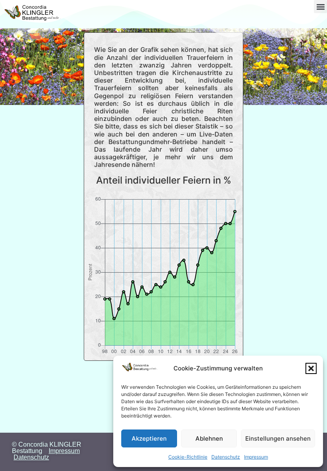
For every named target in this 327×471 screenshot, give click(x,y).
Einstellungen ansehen (278, 438)
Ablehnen (209, 438)
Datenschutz (225, 457)
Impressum (256, 457)
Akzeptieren (149, 438)
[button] (311, 368)
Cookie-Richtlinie (187, 457)
